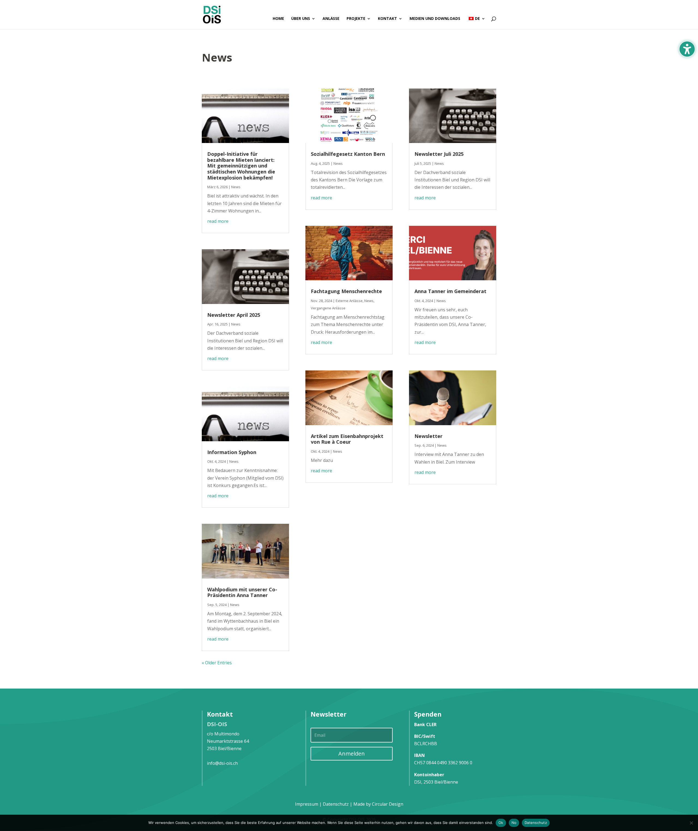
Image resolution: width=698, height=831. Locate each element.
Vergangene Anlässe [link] (328, 308)
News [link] (235, 186)
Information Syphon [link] (231, 452)
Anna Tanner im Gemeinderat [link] (450, 291)
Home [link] (278, 19)
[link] (212, 14)
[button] (352, 753)
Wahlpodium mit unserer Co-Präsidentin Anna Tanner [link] (242, 592)
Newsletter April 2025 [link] (233, 315)
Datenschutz (536, 822)
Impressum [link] (306, 804)
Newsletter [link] (428, 436)
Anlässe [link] (331, 19)
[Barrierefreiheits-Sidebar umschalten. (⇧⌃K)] (687, 49)
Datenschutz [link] (336, 804)
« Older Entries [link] (217, 663)
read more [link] (217, 221)
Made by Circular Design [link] (378, 804)
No (514, 822)
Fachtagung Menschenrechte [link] (346, 291)
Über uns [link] (300, 19)
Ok (500, 822)
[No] (691, 823)
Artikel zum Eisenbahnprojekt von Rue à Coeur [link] (347, 439)
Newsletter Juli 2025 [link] (439, 154)
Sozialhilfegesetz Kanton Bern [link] (348, 154)
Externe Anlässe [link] (349, 300)
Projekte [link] (356, 19)
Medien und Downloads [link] (435, 19)
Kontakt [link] (387, 19)
